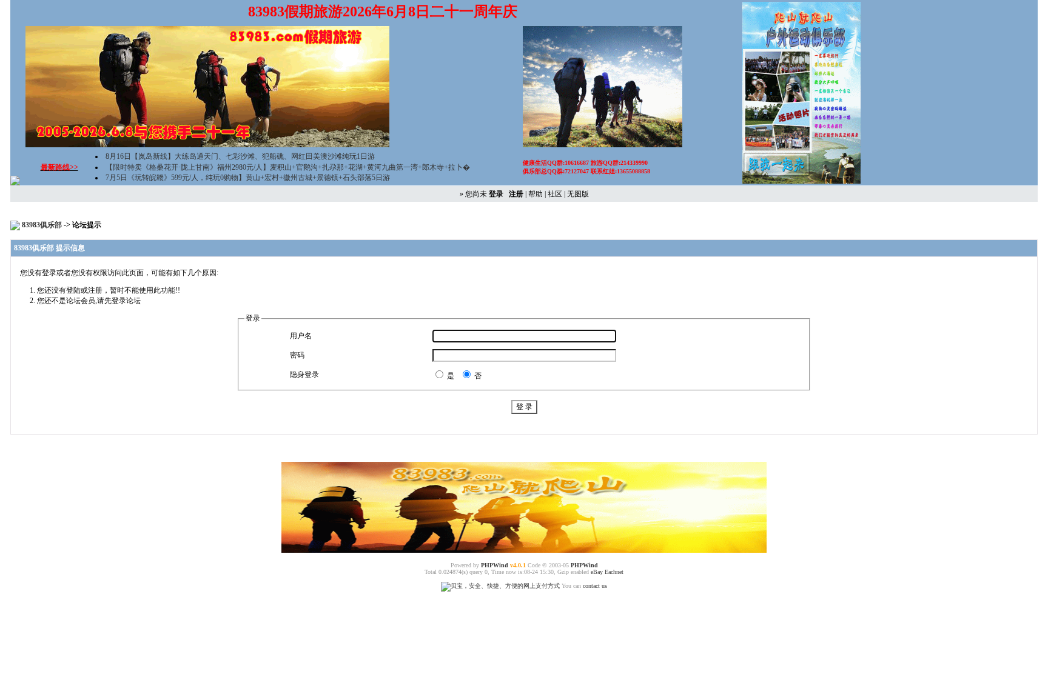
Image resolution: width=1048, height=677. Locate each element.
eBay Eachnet (607, 572)
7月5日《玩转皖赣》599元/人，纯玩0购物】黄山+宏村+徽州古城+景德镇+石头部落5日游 (248, 177)
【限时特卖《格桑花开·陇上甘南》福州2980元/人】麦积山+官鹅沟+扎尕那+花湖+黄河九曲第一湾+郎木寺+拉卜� (288, 167)
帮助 (535, 194)
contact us (595, 585)
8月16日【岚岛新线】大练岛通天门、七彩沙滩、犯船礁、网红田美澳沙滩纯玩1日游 (240, 156)
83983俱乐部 (43, 225)
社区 (555, 194)
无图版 (578, 194)
